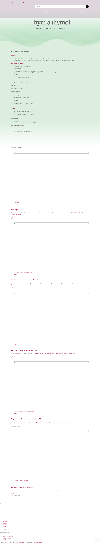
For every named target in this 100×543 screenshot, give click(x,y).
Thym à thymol (19, 214)
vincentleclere (16, 212)
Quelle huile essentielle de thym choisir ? (23, 272)
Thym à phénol (78, 212)
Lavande (53, 353)
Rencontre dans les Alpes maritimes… (22, 342)
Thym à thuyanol (83, 283)
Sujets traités (58, 212)
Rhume (53, 212)
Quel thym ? (16, 202)
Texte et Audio (65, 212)
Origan (47, 422)
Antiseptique (49, 212)
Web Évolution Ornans (37, 542)
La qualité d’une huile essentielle (21, 480)
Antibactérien (43, 212)
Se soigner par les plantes (20, 542)
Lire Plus (13, 217)
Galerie (15, 203)
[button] (88, 12)
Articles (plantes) (36, 212)
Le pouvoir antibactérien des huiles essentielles (24, 411)
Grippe (54, 283)
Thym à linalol (72, 212)
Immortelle (48, 353)
